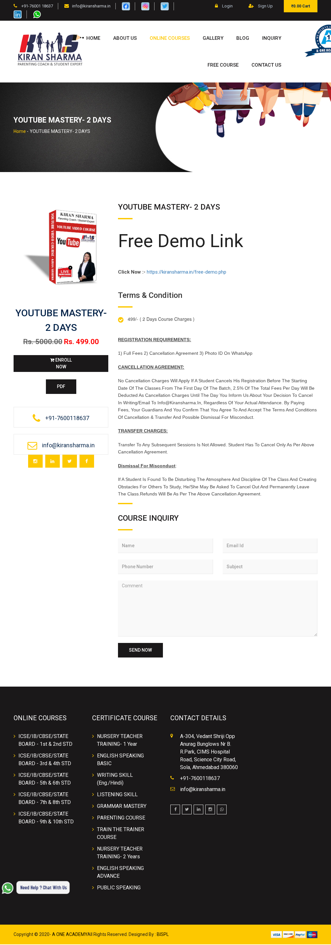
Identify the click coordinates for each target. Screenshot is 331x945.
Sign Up (265, 6)
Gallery (213, 38)
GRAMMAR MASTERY (121, 806)
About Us (125, 38)
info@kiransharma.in (91, 6)
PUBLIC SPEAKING (119, 888)
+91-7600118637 (200, 778)
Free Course (223, 65)
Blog (242, 38)
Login (227, 6)
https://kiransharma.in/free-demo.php (186, 272)
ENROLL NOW (63, 363)
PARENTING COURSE (121, 818)
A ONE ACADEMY (69, 934)
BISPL (163, 934)
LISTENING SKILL (117, 794)
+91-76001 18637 (36, 6)
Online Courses (170, 38)
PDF (61, 386)
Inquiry (271, 38)
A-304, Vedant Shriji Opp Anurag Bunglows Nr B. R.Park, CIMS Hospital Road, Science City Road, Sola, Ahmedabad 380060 (209, 751)
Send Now (140, 650)
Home (93, 38)
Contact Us (266, 65)
